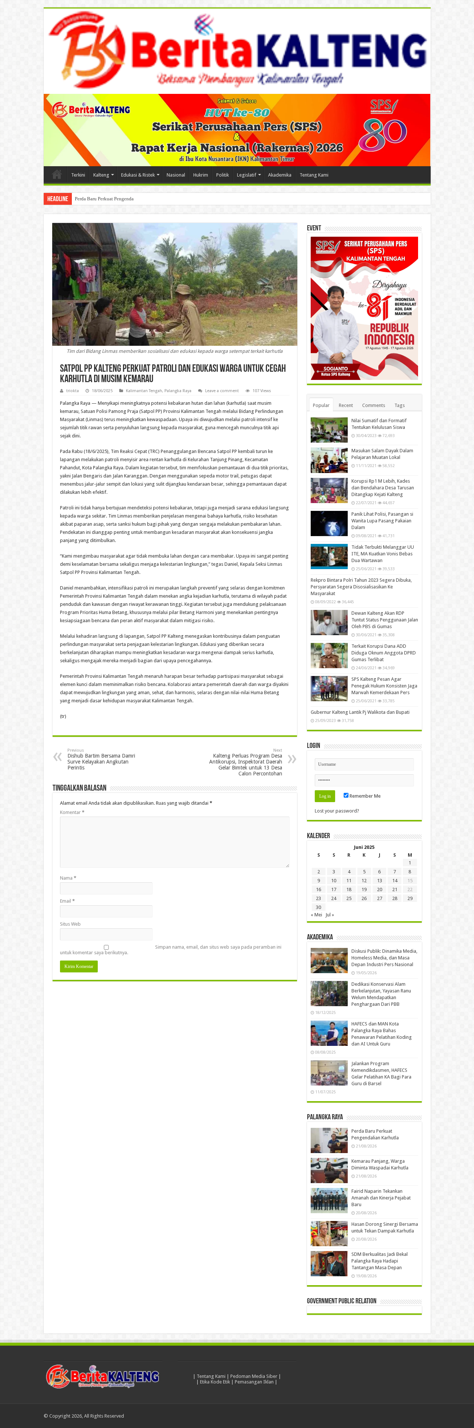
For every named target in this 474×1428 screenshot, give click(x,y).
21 (394, 889)
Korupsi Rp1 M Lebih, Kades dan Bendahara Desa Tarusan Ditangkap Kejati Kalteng (382, 487)
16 (318, 889)
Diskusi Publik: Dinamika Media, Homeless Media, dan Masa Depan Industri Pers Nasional (384, 957)
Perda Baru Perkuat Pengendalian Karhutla (117, 198)
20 (379, 889)
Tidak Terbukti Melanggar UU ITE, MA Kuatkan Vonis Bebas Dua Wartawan (382, 553)
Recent (346, 405)
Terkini (78, 175)
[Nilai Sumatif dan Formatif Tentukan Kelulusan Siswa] (329, 430)
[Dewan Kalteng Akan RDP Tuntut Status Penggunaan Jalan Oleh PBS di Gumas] (329, 622)
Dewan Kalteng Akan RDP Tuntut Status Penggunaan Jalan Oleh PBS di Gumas (384, 619)
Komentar (72, 812)
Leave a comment (222, 390)
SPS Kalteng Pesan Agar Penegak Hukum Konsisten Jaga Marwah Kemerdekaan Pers (384, 685)
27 (379, 898)
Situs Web (70, 924)
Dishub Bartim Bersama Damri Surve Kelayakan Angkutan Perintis (101, 759)
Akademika (279, 175)
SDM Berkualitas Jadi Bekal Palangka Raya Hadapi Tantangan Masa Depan (379, 1260)
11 (348, 880)
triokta (72, 390)
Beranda (57, 174)
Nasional (176, 175)
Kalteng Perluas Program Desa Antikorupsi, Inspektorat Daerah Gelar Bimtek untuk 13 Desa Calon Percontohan (245, 762)
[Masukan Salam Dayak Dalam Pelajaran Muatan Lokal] (329, 460)
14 (394, 880)
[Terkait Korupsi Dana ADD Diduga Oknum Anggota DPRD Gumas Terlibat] (329, 655)
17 (333, 889)
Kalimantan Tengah (144, 390)
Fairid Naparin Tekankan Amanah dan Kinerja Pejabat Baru (381, 1197)
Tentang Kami (314, 175)
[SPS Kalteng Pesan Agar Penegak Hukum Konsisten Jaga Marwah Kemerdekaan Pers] (329, 688)
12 (364, 880)
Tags (399, 405)
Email (67, 901)
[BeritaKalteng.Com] (237, 51)
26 (364, 898)
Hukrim (200, 175)
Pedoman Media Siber (253, 1376)
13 (379, 880)
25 (348, 898)
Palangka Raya (177, 390)
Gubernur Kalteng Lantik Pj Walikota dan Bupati (360, 712)
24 (333, 898)
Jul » (330, 914)
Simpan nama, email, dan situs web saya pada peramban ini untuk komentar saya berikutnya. (170, 949)
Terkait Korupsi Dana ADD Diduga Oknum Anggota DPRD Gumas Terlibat (383, 652)
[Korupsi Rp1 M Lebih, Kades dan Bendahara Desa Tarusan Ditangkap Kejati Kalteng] (329, 490)
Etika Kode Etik (215, 1382)
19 (364, 889)
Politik (222, 175)
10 (333, 880)
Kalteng (101, 175)
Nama (68, 878)
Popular (321, 405)
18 (348, 889)
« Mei (316, 914)
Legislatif (246, 175)
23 (318, 898)
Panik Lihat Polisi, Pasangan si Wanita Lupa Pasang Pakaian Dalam (382, 520)
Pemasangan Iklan (254, 1382)
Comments (373, 405)
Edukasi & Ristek (138, 175)
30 (318, 907)
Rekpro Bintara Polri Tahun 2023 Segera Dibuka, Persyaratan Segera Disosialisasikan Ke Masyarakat (361, 586)
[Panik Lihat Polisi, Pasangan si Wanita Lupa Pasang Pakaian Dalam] (329, 523)
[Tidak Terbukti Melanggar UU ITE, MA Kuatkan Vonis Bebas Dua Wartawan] (329, 556)
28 (394, 898)
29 (410, 898)
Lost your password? (337, 811)
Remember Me (364, 796)
